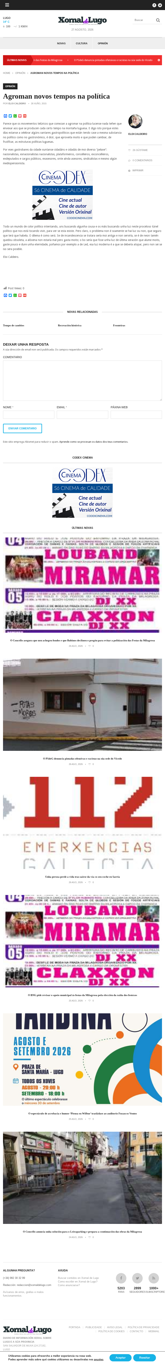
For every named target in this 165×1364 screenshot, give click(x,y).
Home (6, 73)
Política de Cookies (111, 1331)
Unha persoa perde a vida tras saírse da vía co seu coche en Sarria (82, 876)
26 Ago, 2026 (76, 646)
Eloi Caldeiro (17, 103)
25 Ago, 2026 (76, 1000)
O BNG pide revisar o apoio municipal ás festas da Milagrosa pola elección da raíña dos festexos (82, 995)
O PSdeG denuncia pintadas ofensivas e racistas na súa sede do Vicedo (85, 60)
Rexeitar (144, 1358)
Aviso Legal (115, 1327)
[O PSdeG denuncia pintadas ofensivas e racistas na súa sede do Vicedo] (82, 749)
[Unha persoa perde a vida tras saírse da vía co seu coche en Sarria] (82, 868)
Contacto (136, 1331)
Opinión (103, 43)
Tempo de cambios (13, 325)
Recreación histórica (69, 325)
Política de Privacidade (143, 1327)
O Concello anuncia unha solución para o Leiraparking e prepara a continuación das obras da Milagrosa (82, 1231)
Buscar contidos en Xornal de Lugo (78, 1277)
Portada (74, 1327)
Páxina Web (119, 407)
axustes (98, 1359)
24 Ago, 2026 (76, 1237)
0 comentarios (142, 160)
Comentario (12, 357)
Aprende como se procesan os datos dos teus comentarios (93, 441)
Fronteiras (119, 325)
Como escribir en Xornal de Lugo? (77, 1281)
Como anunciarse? (69, 1285)
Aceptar (121, 1358)
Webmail (153, 1331)
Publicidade (94, 1327)
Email (62, 407)
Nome (8, 407)
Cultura (82, 43)
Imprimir (137, 170)
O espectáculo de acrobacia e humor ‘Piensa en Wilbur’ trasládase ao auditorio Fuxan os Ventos (82, 1113)
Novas (61, 43)
